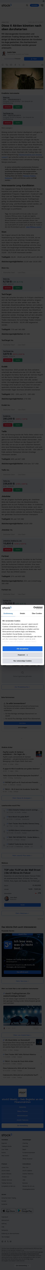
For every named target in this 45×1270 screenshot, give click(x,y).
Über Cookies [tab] (37, 613)
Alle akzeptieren (22, 649)
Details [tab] (22, 613)
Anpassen (21, 655)
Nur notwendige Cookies (23, 661)
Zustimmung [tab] (8, 613)
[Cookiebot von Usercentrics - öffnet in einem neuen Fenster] (33, 607)
